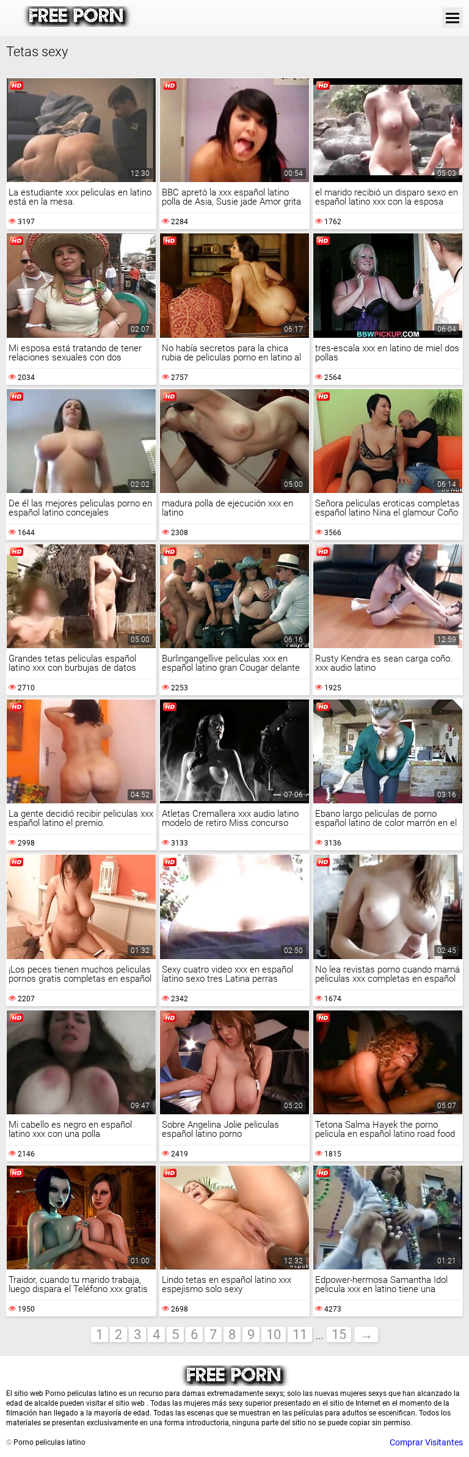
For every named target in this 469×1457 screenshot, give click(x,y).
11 (300, 1334)
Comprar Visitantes (426, 1442)
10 (273, 1334)
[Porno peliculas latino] (77, 24)
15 (339, 1334)
